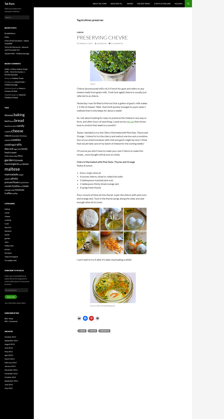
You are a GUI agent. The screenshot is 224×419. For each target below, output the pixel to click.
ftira (20, 155)
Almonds (9, 115)
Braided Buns (10, 33)
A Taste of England (162, 4)
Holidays (179, 4)
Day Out (8, 227)
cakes (14, 126)
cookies (16, 139)
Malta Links (9, 246)
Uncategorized (10, 260)
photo (14, 178)
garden (9, 160)
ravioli (8, 186)
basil (7, 121)
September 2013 (11, 340)
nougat (20, 175)
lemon (26, 164)
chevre (93, 331)
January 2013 (10, 366)
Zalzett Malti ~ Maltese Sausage (17, 53)
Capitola (8, 132)
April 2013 (9, 355)
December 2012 (11, 370)
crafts (18, 144)
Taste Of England (11, 257)
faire (19, 149)
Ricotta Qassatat (11, 74)
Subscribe (11, 297)
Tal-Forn (9, 3)
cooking (9, 144)
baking (19, 114)
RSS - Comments (11, 321)
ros (21, 186)
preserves (104, 331)
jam (21, 164)
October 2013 (10, 337)
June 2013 (9, 348)
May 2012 (9, 388)
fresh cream (10, 152)
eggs (15, 149)
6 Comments (117, 43)
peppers (8, 179)
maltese (12, 169)
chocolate (15, 136)
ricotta (15, 186)
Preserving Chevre (102, 37)
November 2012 (11, 373)
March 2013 (9, 359)
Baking (130, 4)
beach (12, 121)
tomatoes (19, 189)
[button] (113, 66)
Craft (7, 224)
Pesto (7, 37)
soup (12, 190)
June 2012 (9, 384)
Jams (7, 242)
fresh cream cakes (11, 156)
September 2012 (11, 381)
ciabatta (8, 140)
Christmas (23, 136)
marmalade (11, 174)
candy (20, 125)
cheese (80, 32)
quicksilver (25, 182)
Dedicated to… (116, 4)
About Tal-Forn (100, 4)
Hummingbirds (12, 164)
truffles (8, 193)
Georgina (102, 43)
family (24, 148)
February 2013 (11, 362)
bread (19, 120)
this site (130, 122)
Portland (8, 253)
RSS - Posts (9, 318)
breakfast (8, 126)
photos (7, 249)
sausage (8, 190)
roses (25, 186)
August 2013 (10, 344)
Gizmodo (18, 160)
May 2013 (9, 351)
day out (9, 148)
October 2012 (10, 377)
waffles (15, 193)
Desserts (8, 231)
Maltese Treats (143, 4)
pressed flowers (12, 182)
